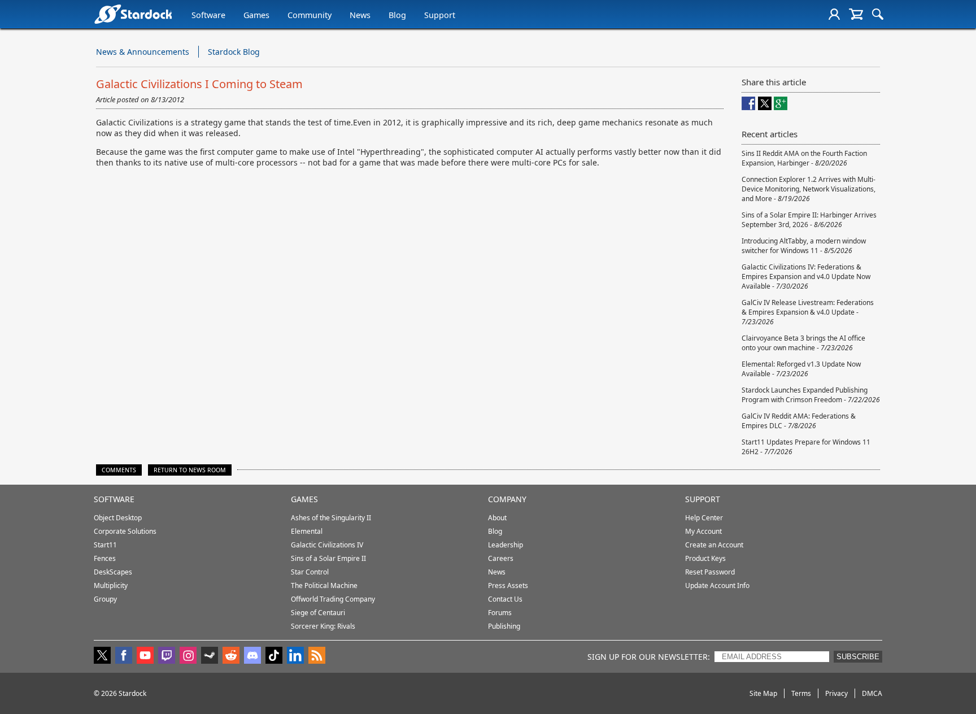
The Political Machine (324, 585)
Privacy (836, 693)
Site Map (763, 693)
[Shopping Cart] (856, 14)
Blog (397, 15)
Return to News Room (190, 470)
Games (256, 15)
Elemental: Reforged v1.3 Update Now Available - (801, 368)
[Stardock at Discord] (252, 656)
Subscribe (857, 656)
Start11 (105, 545)
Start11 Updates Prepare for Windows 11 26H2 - (806, 446)
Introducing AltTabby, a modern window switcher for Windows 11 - (804, 245)
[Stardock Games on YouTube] (145, 656)
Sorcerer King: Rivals (323, 626)
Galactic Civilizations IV (327, 545)
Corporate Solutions (125, 531)
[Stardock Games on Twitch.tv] (166, 656)
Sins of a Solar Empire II (328, 558)
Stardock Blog (234, 51)
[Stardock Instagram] (188, 656)
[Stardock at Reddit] (231, 656)
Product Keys (705, 558)
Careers (500, 558)
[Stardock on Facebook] (123, 656)
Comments (119, 470)
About (497, 518)
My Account (703, 531)
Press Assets (508, 585)
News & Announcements (142, 51)
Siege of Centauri (318, 612)
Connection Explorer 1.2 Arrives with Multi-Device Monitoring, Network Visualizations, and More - (808, 189)
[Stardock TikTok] (273, 656)
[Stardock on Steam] (209, 656)
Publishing (504, 626)
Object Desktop (118, 518)
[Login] (834, 14)
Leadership (505, 545)
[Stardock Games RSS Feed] (316, 656)
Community (309, 15)
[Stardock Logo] (133, 14)
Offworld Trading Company (333, 599)
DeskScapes (113, 572)
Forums (500, 612)
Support (439, 15)
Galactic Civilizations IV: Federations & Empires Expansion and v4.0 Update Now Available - (806, 276)
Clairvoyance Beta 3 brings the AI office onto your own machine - (803, 342)
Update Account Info (717, 585)
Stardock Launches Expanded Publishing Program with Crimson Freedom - (811, 394)
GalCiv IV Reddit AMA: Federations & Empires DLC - (799, 420)
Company (507, 499)
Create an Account (714, 545)
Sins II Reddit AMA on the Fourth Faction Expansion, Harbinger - (804, 158)
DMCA (872, 693)
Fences (105, 558)
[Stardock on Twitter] (102, 656)
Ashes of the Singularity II (331, 518)
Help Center (704, 518)
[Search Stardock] (877, 14)
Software (208, 15)
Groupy (105, 599)
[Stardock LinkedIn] (295, 656)
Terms (801, 693)
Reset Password (710, 572)
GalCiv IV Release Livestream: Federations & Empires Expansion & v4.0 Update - (808, 312)
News (360, 15)
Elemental (307, 531)
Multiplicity (111, 585)
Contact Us (505, 599)
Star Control (310, 572)
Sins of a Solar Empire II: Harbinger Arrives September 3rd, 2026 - (809, 219)
